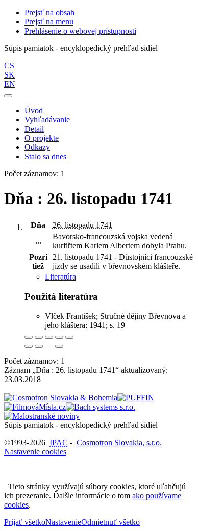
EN (9, 84)
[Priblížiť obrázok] (28, 337)
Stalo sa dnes (45, 156)
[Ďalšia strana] (59, 346)
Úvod (33, 110)
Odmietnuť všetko (110, 522)
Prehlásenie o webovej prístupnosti (80, 31)
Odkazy (37, 147)
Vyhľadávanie (47, 119)
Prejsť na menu (48, 21)
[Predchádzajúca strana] (49, 346)
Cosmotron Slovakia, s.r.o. (119, 442)
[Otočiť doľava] (28, 346)
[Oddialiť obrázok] (39, 337)
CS (9, 65)
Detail (34, 128)
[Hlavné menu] (8, 95)
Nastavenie (63, 522)
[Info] (69, 337)
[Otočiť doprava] (39, 346)
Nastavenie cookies (35, 451)
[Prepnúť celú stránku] (59, 337)
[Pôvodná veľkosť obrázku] (49, 337)
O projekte (41, 138)
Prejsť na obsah (49, 12)
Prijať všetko (24, 522)
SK (9, 74)
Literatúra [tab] (60, 276)
